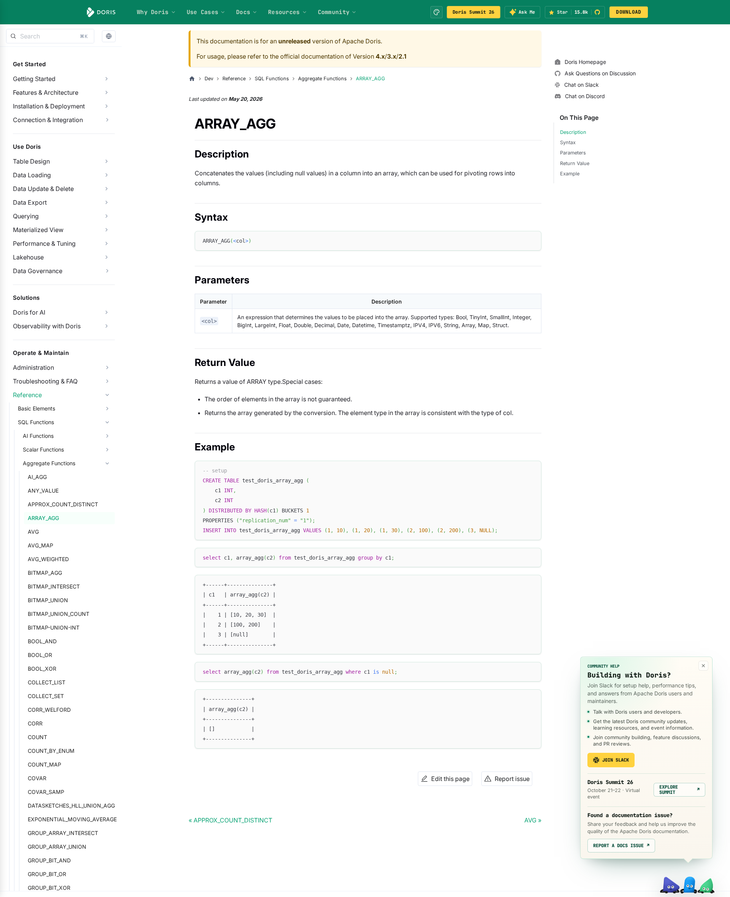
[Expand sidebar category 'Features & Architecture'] (106, 92)
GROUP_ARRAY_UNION (57, 846)
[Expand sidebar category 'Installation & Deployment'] (106, 106)
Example (569, 174)
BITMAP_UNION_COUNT (58, 614)
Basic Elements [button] (36, 408)
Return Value (574, 163)
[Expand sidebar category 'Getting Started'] (106, 79)
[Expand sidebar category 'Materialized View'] (106, 230)
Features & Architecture (45, 92)
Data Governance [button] (37, 271)
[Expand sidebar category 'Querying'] (106, 216)
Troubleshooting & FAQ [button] (45, 381)
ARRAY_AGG (43, 518)
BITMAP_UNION (48, 600)
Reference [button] (27, 395)
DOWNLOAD (628, 12)
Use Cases (203, 12)
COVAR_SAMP (46, 792)
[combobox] (50, 36)
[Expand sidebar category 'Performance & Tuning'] (106, 243)
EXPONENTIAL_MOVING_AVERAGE (71, 819)
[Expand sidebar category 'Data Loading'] (106, 175)
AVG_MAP (40, 545)
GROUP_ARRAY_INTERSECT (63, 833)
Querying (26, 216)
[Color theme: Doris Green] (436, 12)
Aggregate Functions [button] (49, 463)
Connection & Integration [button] (48, 120)
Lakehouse (28, 257)
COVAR (37, 778)
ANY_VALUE (43, 490)
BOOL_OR (40, 655)
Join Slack (615, 760)
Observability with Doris (47, 326)
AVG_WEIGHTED (48, 559)
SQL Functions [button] (36, 422)
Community (334, 12)
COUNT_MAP (44, 764)
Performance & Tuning (44, 243)
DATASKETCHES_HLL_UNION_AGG (71, 805)
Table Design (31, 161)
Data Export (30, 202)
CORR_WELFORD (49, 709)
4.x (380, 56)
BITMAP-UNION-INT (53, 627)
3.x (391, 56)
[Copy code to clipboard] (532, 240)
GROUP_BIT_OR (47, 874)
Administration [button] (33, 367)
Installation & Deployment (49, 106)
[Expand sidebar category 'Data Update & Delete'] (106, 189)
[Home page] (192, 78)
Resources (284, 12)
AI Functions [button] (38, 436)
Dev (209, 78)
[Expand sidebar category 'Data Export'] (106, 202)
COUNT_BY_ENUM (51, 751)
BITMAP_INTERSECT (54, 586)
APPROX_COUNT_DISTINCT (63, 504)
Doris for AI (29, 312)
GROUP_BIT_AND (49, 860)
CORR (35, 723)
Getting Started (34, 79)
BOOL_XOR (42, 668)
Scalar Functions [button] (43, 449)
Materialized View (38, 230)
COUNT (37, 737)
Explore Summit (679, 789)
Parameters (573, 153)
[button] (109, 36)
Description (573, 132)
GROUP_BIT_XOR (49, 887)
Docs (243, 12)
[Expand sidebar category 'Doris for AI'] (106, 312)
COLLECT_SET (46, 696)
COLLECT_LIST (46, 682)
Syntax (568, 142)
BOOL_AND (42, 641)
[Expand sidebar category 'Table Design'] (106, 161)
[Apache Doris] (101, 12)
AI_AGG (37, 477)
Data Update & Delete (43, 188)
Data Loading (32, 175)
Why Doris (153, 12)
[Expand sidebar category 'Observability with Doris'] (106, 326)
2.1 (402, 56)
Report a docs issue (621, 846)
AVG (33, 531)
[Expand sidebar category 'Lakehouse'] (106, 257)
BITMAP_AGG (45, 572)
